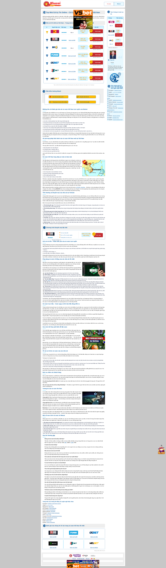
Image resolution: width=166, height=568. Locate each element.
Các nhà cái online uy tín (57, 96)
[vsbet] (55, 31)
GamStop (83, 187)
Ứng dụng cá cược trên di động (60, 102)
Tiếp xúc (87, 558)
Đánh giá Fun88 (72, 55)
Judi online (53, 511)
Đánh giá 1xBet (72, 63)
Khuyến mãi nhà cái (84, 96)
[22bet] (55, 70)
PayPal (49, 280)
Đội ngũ (74, 558)
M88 (65, 442)
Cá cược (109, 3)
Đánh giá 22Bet (72, 71)
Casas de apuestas (51, 522)
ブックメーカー (49, 505)
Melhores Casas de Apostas (53, 513)
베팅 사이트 (114, 106)
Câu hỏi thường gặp (84, 102)
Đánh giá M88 (72, 40)
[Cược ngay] (97, 232)
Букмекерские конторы (56, 516)
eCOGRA (78, 187)
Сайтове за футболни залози (54, 503)
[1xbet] (55, 62)
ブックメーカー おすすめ (116, 92)
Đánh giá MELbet (72, 79)
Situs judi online (120, 102)
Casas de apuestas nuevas (118, 119)
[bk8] (55, 47)
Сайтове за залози (117, 90)
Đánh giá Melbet (94, 547)
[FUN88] (55, 55)
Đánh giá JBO (53, 547)
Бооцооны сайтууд (116, 115)
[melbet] (55, 78)
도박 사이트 (48, 514)
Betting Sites (49, 520)
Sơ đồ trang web (80, 558)
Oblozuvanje (51, 506)
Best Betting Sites (116, 117)
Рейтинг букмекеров (50, 509)
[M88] (55, 39)
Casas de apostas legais (118, 104)
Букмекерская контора (117, 100)
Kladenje (116, 94)
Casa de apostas (52, 508)
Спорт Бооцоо (49, 519)
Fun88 (72, 442)
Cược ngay (98, 31)
